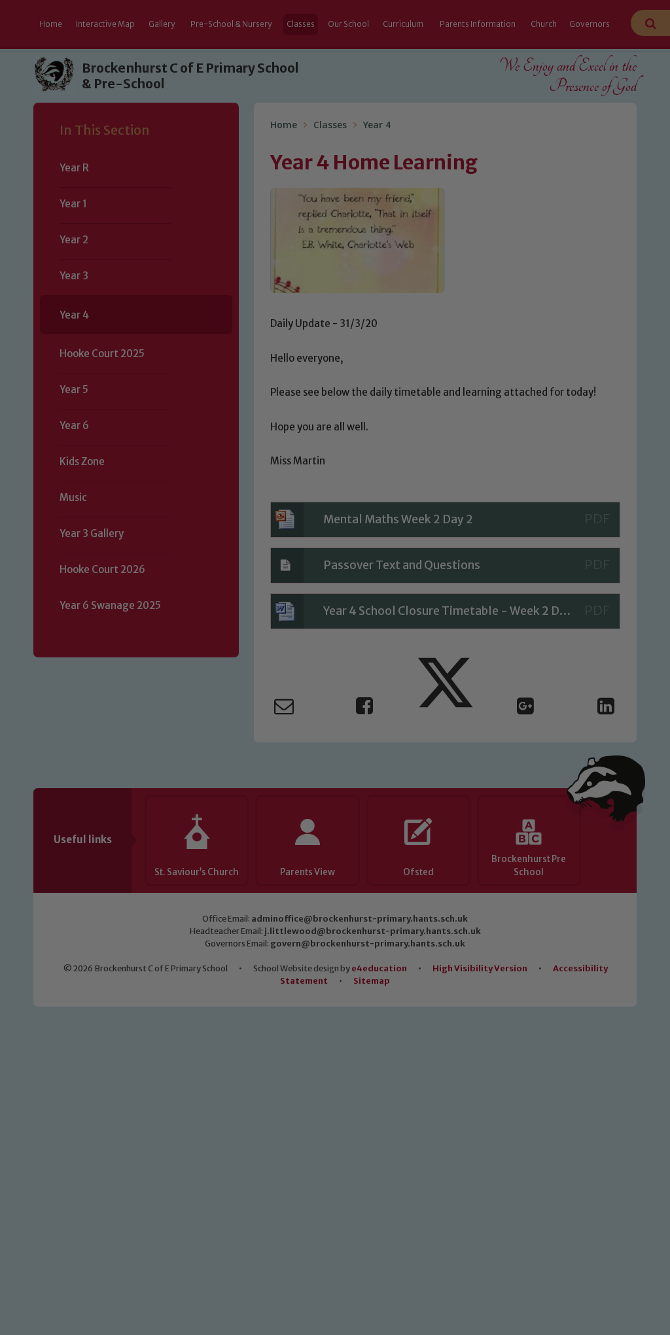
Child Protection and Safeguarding (335, 783)
